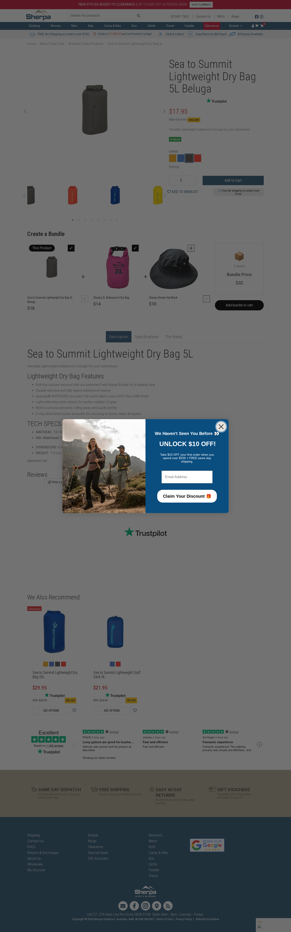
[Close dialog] (221, 426)
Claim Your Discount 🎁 (187, 496)
